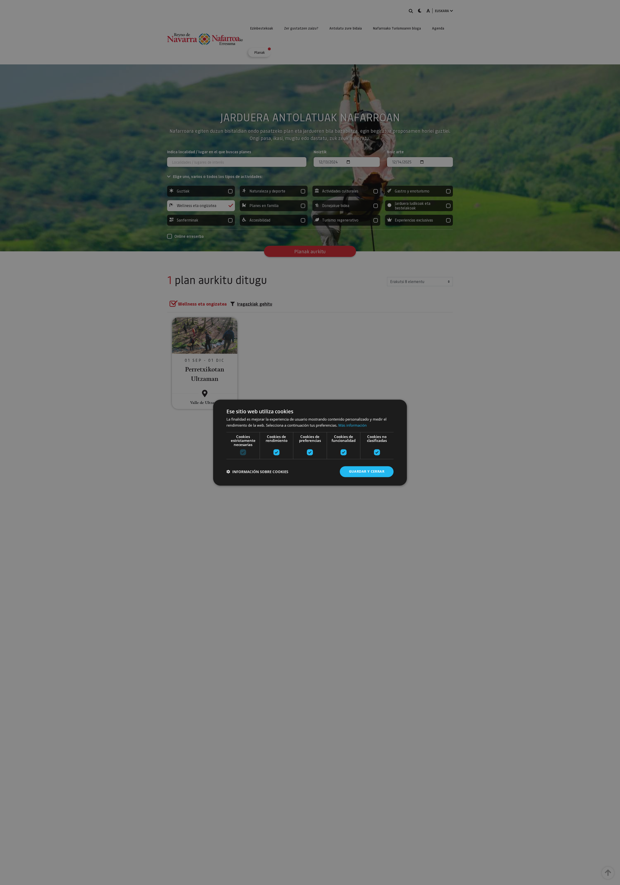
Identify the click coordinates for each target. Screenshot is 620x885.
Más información (352, 425)
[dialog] (310, 442)
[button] (257, 471)
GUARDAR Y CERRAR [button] (366, 471)
